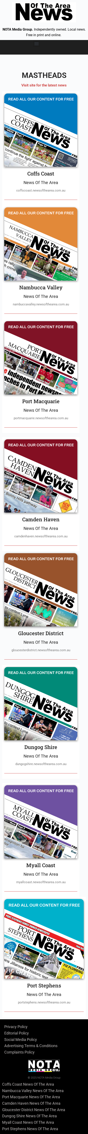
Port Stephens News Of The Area (30, 1129)
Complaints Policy (19, 1052)
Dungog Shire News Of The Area (29, 1116)
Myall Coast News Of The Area (28, 1122)
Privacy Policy (16, 1026)
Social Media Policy (20, 1039)
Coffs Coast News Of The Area (28, 1084)
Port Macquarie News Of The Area (31, 1097)
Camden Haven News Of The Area (31, 1103)
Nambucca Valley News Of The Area (33, 1090)
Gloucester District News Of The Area (33, 1109)
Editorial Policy (16, 1033)
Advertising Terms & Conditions (30, 1045)
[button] (36, 43)
